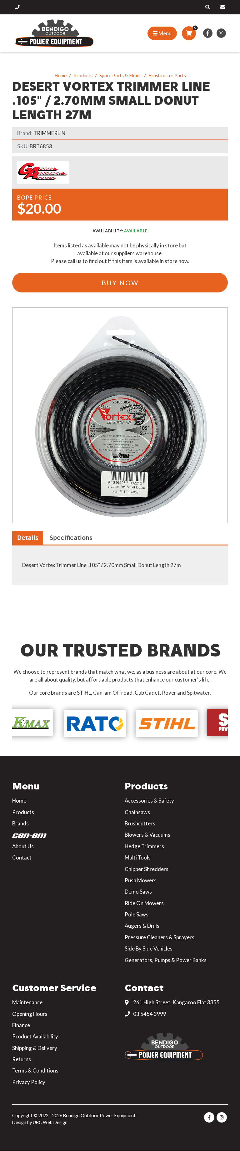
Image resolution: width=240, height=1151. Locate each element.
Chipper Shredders (146, 869)
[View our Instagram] (221, 33)
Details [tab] (27, 537)
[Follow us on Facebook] (207, 33)
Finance (21, 1025)
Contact (22, 857)
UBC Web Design (50, 1122)
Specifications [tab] (71, 537)
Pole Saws (136, 914)
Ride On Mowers (144, 903)
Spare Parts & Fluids (120, 75)
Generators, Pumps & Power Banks (166, 960)
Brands (20, 823)
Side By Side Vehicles (148, 948)
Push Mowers (141, 880)
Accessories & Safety (149, 800)
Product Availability (35, 1036)
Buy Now (120, 282)
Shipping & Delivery (34, 1048)
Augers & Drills (142, 925)
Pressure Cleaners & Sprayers (159, 937)
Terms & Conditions (35, 1070)
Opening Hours (30, 1014)
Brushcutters (140, 823)
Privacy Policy (28, 1082)
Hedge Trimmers (144, 846)
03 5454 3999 (149, 1014)
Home (60, 75)
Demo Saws (138, 891)
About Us (23, 846)
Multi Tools (138, 857)
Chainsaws (137, 812)
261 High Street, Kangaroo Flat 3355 (176, 1002)
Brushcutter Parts (167, 75)
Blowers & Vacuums (147, 834)
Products (82, 75)
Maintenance (27, 1002)
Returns (21, 1059)
